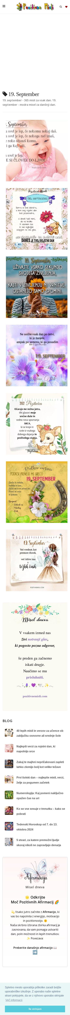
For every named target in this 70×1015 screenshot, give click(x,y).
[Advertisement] (35, 54)
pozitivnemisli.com (35, 696)
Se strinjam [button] (35, 1009)
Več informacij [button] (13, 1000)
